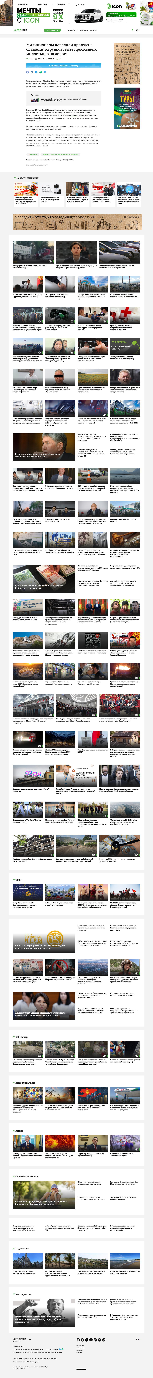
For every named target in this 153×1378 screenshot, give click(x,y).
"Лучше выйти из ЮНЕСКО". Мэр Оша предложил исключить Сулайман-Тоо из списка (123, 822)
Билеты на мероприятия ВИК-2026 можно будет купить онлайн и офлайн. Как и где (40, 946)
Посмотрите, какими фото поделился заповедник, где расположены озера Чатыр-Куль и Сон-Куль (124, 489)
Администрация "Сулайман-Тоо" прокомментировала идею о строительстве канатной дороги (26, 653)
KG (137, 1339)
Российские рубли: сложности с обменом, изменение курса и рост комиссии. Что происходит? (27, 980)
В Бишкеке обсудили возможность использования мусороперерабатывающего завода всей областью (125, 437)
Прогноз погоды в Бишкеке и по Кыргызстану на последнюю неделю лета (91, 390)
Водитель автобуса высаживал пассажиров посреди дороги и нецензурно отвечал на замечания (27, 359)
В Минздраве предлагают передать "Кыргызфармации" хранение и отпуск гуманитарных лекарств (28, 421)
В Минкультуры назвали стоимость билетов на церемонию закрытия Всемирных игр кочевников (92, 943)
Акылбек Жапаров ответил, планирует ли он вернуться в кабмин (90, 328)
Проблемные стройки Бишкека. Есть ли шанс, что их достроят (32, 860)
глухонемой (33, 154)
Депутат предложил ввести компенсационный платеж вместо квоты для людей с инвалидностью (28, 488)
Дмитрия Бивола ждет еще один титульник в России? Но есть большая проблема (91, 359)
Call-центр (84, 30)
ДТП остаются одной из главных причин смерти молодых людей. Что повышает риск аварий (91, 488)
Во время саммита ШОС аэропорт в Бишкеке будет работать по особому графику (92, 1228)
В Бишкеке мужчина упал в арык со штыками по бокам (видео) (125, 1061)
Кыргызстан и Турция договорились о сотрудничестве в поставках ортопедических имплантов (92, 437)
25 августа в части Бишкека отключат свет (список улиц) (89, 1183)
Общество (29, 59)
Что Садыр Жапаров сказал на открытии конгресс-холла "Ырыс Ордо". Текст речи (73, 720)
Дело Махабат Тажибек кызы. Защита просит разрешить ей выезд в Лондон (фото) (57, 359)
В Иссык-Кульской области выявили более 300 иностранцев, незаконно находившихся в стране (27, 328)
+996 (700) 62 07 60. (68, 160)
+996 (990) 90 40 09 (31, 1352)
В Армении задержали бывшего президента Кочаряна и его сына (59, 487)
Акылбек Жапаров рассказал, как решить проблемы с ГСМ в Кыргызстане (59, 328)
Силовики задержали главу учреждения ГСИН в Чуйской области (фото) (57, 390)
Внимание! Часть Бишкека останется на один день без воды (91, 1198)
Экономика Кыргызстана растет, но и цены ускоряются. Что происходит (92, 1108)
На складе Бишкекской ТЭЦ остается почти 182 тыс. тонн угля (124, 296)
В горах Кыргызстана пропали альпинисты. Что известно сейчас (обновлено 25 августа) (124, 620)
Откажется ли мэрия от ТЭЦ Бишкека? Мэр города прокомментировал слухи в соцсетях (89, 981)
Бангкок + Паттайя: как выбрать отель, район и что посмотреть (91, 1272)
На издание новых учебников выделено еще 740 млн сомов (122, 994)
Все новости (51, 30)
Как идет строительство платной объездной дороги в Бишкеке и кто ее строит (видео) (74, 860)
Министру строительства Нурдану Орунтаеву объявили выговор (27, 296)
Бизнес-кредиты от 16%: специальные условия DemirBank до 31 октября (101, 200)
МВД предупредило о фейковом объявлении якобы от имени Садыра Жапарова (123, 653)
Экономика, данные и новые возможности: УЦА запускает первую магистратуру (77, 200)
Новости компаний (27, 178)
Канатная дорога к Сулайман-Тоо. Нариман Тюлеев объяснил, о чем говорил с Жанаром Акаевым (92, 521)
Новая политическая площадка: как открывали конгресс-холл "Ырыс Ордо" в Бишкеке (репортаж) (33, 721)
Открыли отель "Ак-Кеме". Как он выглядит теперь (27, 821)
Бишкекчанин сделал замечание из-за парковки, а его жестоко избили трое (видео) (92, 421)
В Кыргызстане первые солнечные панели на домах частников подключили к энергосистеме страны (125, 753)
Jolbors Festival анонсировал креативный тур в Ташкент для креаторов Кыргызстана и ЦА (123, 1302)
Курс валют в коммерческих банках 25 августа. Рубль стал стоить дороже (39, 586)
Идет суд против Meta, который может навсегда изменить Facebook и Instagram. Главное (119, 790)
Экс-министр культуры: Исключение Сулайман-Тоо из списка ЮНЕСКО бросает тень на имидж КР (91, 453)
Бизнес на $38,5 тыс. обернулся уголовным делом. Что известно (117, 860)
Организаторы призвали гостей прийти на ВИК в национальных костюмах (91, 928)
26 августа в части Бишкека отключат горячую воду (56, 296)
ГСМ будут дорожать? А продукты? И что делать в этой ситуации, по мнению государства (124, 1108)
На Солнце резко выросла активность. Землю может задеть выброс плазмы (59, 1156)
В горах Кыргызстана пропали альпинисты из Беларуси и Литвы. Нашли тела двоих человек (60, 653)
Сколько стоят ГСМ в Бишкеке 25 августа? (123, 520)
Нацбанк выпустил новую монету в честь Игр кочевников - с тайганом (93, 652)
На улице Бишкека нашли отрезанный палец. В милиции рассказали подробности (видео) (91, 552)
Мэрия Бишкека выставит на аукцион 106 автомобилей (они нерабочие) (116, 267)
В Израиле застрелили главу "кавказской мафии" (122, 1155)
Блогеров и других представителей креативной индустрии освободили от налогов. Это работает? (28, 1109)
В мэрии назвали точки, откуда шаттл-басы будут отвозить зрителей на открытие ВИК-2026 (124, 421)
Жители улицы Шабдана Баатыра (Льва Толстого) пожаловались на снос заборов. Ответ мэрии (59, 1062)
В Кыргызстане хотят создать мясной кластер (57, 520)
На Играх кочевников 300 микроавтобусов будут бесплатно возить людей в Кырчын (124, 943)
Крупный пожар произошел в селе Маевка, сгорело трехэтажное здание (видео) (124, 684)
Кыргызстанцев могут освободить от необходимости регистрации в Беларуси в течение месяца (92, 620)
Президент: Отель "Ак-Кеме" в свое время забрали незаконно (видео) (59, 821)
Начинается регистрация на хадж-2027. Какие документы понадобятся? (25, 684)
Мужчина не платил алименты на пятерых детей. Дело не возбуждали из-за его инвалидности (124, 553)
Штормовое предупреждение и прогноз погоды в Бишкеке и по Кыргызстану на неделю (41, 1202)
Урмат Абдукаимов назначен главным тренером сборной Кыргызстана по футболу (76, 267)
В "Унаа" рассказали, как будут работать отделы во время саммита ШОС (59, 1228)
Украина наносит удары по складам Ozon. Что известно (32, 790)
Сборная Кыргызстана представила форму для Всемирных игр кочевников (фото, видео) (92, 823)
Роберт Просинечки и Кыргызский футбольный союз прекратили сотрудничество (125, 390)
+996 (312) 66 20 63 (56, 1352)
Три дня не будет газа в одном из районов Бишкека (123, 1198)
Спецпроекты (73, 30)
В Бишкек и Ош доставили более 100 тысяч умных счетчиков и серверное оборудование (93, 583)
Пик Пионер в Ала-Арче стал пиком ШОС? (93, 751)
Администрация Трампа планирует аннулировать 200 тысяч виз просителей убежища (93, 568)
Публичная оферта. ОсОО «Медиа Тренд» (26, 1362)
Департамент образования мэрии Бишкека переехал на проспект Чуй (92, 297)
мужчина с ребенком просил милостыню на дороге (60, 154)
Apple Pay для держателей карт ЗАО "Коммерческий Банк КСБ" (50, 200)
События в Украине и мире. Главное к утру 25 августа (89, 683)
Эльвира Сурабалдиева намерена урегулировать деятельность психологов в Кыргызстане (40, 1014)
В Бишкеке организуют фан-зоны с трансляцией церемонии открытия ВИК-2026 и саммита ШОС (92, 1302)
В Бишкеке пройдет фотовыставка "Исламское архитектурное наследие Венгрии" (124, 1317)
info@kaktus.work (26, 1349)
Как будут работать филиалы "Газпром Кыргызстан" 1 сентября (59, 551)
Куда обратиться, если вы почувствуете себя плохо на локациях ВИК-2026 (121, 328)
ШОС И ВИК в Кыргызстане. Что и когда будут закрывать (59, 904)
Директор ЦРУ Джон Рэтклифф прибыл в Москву (91, 1155)
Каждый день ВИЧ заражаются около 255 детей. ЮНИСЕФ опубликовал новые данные (123, 583)
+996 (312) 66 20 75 (39, 1349)
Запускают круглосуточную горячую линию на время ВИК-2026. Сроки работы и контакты (57, 422)
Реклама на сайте (18, 1346)
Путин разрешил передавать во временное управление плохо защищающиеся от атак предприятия (58, 621)
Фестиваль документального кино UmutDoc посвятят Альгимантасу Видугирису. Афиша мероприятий (38, 1319)
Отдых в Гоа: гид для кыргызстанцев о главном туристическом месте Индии (57, 1273)
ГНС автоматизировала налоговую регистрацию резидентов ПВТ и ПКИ (27, 552)
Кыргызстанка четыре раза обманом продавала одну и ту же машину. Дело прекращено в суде (27, 521)
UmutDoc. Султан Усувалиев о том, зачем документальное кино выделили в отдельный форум (75, 791)
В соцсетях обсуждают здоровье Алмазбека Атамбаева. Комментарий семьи (37, 455)
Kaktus (59, 59)
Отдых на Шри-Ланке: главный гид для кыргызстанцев (125, 1272)
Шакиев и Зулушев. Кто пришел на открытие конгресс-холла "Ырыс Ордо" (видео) (118, 720)
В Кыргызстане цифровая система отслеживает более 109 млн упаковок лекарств (92, 995)
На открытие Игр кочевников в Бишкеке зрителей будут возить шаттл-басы (123, 928)
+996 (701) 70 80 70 (44, 1352)
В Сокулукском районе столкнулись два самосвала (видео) (29, 267)
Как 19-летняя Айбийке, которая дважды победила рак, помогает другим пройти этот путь (124, 980)
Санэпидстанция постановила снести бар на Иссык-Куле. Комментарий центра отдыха (123, 452)
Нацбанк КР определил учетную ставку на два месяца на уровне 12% (125, 567)
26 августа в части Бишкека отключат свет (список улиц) (122, 358)
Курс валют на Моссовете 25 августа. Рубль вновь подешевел (58, 683)
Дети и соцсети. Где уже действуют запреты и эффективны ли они (60, 979)
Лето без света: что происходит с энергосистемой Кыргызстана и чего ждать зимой (59, 1108)
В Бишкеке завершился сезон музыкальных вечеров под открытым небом (122, 1228)
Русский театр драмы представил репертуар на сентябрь (92, 1316)
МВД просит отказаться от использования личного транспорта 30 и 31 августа (24, 1228)
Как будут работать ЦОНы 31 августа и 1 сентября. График (25, 619)
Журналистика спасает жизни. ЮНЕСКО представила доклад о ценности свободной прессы (91, 1011)
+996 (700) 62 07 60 (52, 1349)
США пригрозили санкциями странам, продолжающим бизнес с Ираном (27, 1156)
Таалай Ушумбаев (77, 115)
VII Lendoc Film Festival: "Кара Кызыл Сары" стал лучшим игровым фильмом (25, 390)
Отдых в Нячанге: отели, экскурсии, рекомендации (24, 1272)
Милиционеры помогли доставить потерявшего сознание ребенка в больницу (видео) (27, 752)
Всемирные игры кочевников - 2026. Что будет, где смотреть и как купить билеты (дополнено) (92, 905)
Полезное (93, 30)
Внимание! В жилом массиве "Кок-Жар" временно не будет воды (124, 1183)
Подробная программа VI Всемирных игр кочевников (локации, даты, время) (25, 905)
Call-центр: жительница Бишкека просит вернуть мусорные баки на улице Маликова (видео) (92, 1062)
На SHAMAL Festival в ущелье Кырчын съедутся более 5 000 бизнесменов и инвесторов (57, 752)
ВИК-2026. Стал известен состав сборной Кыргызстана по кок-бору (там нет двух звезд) (124, 905)
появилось (73, 110)
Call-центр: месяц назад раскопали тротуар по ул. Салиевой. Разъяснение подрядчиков (27, 1062)
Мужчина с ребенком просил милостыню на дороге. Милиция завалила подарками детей (64, 100)
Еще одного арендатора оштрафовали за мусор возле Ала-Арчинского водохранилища (124, 1011)
